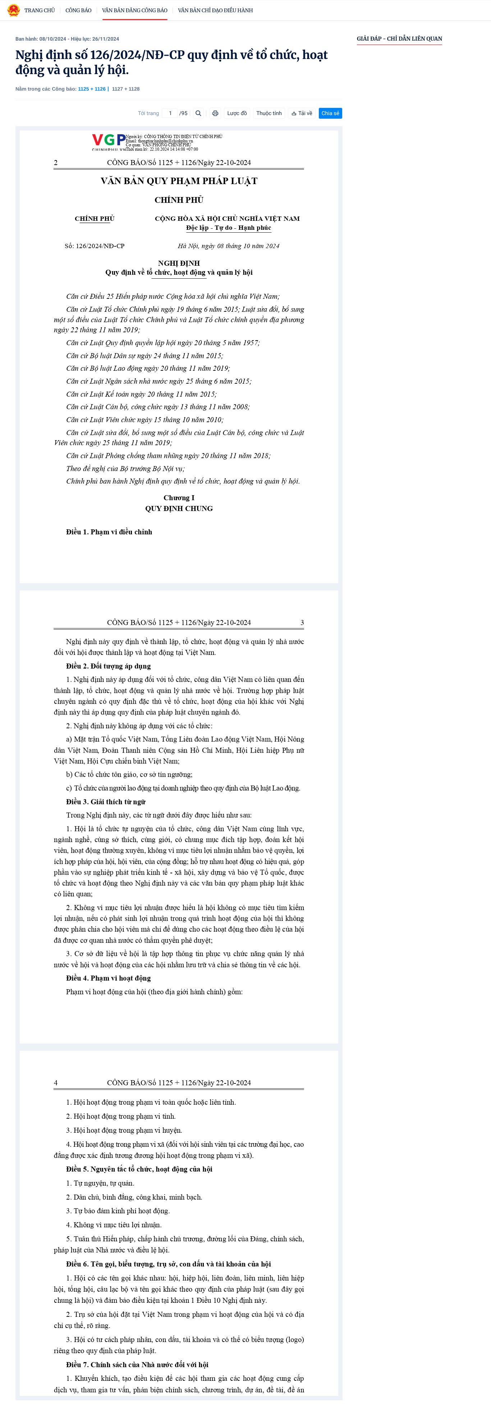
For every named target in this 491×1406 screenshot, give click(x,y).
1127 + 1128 (126, 89)
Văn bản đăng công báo (135, 10)
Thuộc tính (269, 113)
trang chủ (39, 10)
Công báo (79, 10)
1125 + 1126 (92, 89)
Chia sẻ (330, 113)
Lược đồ (237, 113)
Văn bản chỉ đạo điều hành (215, 10)
